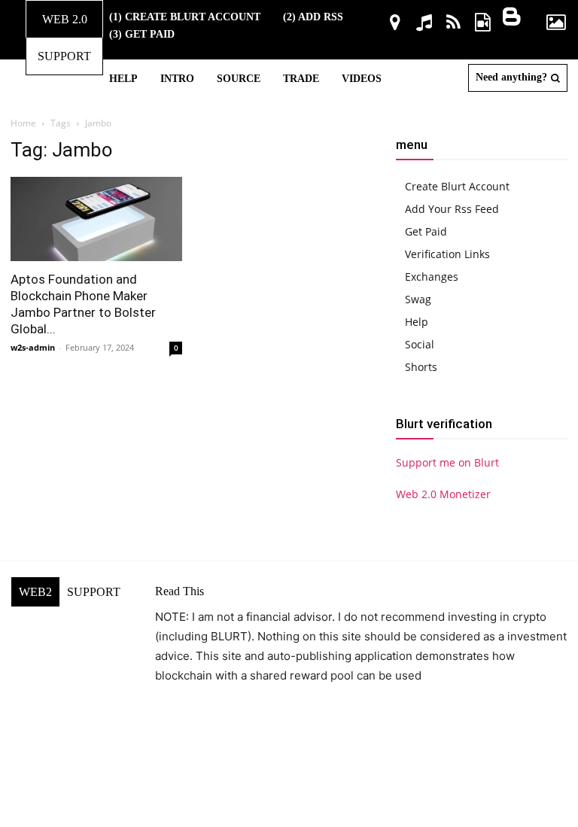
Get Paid (426, 231)
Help (416, 322)
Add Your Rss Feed (452, 209)
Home (23, 123)
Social (419, 344)
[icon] (395, 24)
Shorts (421, 367)
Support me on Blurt (447, 462)
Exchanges (431, 276)
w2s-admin (33, 347)
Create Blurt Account (457, 186)
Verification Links (447, 254)
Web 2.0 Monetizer (443, 494)
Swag (418, 299)
